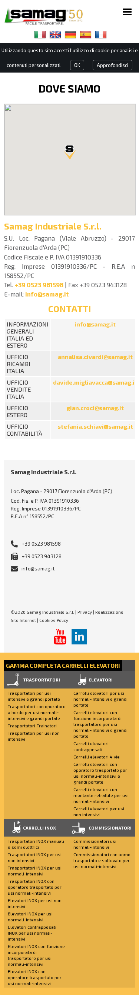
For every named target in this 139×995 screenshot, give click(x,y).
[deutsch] (70, 34)
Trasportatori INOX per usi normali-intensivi (35, 870)
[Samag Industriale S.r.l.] (48, 16)
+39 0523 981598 (38, 284)
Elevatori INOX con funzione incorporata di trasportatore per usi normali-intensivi (36, 955)
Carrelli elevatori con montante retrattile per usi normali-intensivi (101, 795)
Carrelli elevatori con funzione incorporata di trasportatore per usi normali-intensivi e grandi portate (100, 724)
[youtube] (60, 636)
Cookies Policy (53, 620)
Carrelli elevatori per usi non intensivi (98, 811)
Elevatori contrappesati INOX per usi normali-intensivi (32, 932)
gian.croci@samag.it (95, 407)
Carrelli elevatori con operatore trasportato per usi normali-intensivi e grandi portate (100, 772)
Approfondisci (112, 65)
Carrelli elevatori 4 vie (96, 756)
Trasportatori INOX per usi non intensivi (35, 857)
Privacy (84, 611)
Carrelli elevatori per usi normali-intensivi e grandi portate (100, 698)
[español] (86, 34)
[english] (55, 34)
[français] (101, 34)
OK (77, 65)
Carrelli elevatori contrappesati (91, 746)
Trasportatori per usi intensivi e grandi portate (34, 695)
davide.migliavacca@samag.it (95, 382)
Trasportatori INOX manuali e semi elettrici (36, 844)
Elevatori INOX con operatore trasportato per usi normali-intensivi (35, 977)
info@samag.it (47, 294)
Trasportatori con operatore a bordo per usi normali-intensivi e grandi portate (37, 712)
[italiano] (40, 34)
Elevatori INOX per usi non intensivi (35, 903)
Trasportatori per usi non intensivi (34, 735)
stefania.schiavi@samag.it (95, 426)
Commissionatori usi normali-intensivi (94, 844)
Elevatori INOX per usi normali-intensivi (30, 916)
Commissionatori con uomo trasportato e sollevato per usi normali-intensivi (101, 860)
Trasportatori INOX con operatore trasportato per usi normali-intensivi (35, 886)
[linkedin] (79, 636)
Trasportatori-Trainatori (32, 725)
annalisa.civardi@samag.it (95, 356)
